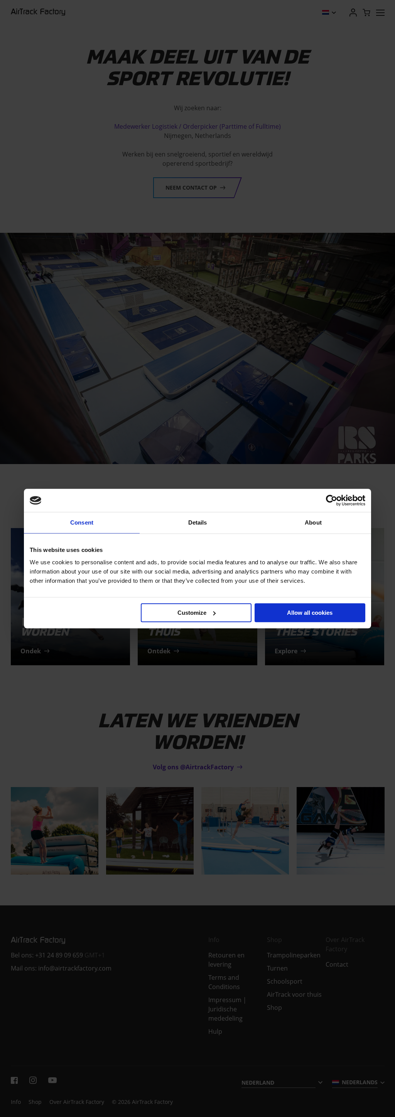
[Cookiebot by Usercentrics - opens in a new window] (331, 500)
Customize (191, 612)
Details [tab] (197, 522)
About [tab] (313, 522)
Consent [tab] (81, 522)
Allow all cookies (310, 612)
